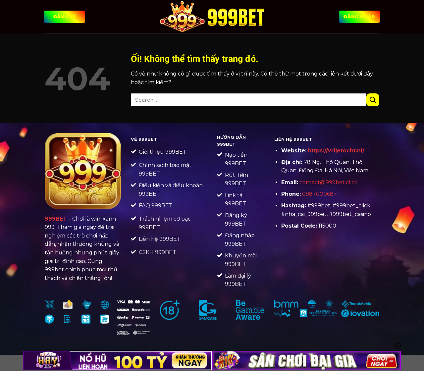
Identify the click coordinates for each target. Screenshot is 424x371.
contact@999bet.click (328, 182)
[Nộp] (372, 99)
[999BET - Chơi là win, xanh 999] (212, 16)
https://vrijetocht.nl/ (336, 150)
